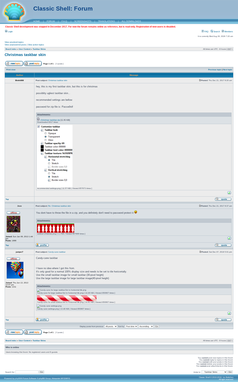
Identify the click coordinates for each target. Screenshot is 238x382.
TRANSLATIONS (106, 21)
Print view (10, 70)
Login (10, 31)
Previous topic (214, 70)
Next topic (227, 70)
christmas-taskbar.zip (50, 120)
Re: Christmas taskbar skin (59, 206)
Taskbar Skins (39, 49)
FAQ (206, 31)
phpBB (18, 378)
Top (7, 199)
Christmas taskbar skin (25, 55)
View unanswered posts (15, 45)
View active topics (36, 45)
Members (228, 31)
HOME (36, 21)
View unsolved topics (14, 42)
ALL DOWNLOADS (131, 21)
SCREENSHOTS (82, 21)
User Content (24, 49)
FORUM (51, 21)
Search (216, 31)
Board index (11, 49)
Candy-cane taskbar (56, 252)
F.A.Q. (64, 21)
